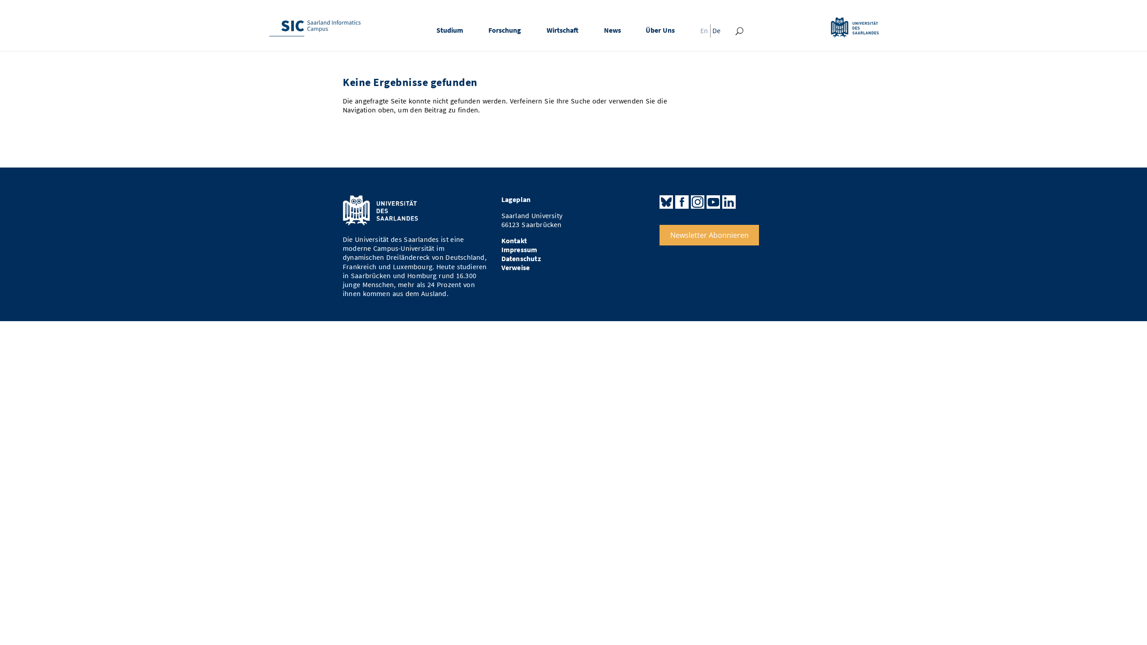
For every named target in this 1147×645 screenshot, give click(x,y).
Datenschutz (521, 258)
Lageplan (516, 199)
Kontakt (514, 240)
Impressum (519, 249)
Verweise (515, 267)
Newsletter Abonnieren (709, 235)
